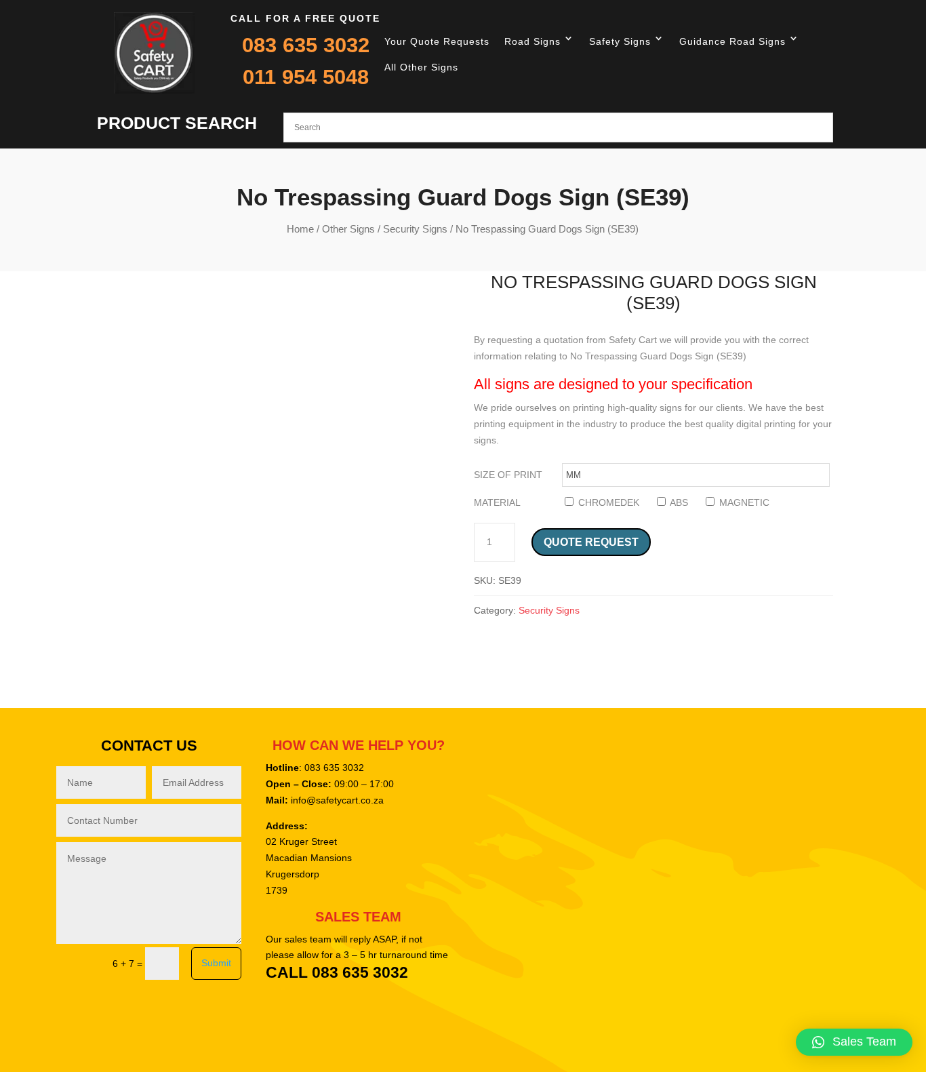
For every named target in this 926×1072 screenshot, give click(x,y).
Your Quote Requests (436, 41)
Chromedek (607, 502)
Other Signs (348, 229)
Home (300, 229)
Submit (216, 962)
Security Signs (415, 229)
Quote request (591, 542)
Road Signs (532, 41)
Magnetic (743, 502)
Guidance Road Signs (732, 41)
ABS (678, 502)
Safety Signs (620, 41)
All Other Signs (421, 67)
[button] (854, 1042)
